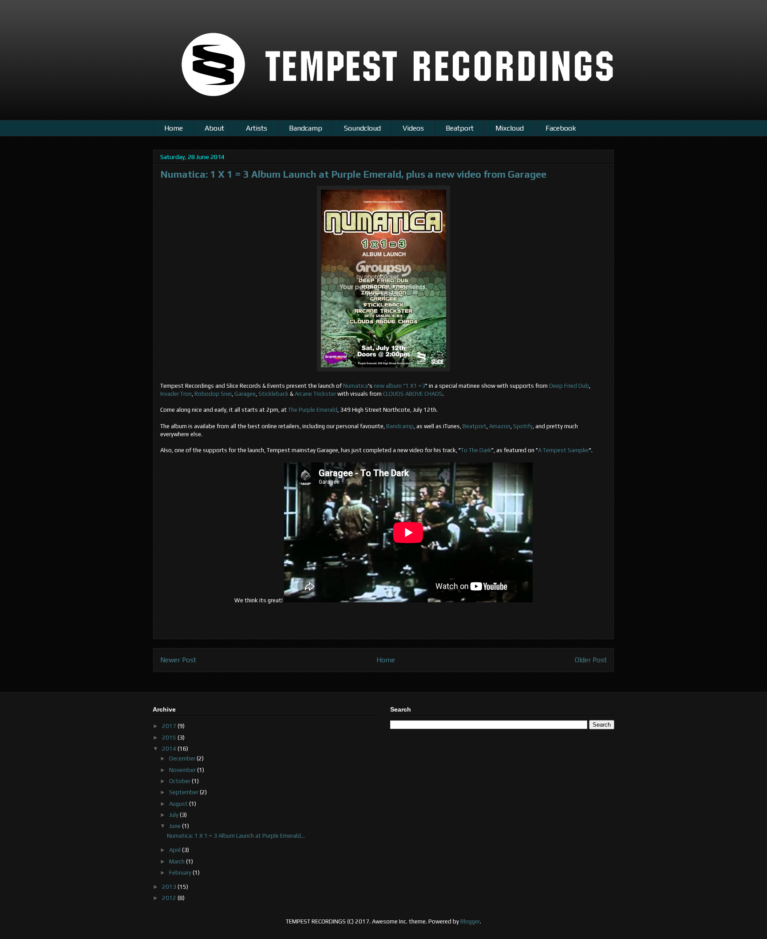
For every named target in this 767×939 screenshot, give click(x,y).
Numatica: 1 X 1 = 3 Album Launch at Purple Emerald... (236, 835)
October (180, 781)
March (177, 861)
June (175, 826)
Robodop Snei (213, 393)
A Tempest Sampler (563, 450)
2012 (170, 898)
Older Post (591, 660)
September (184, 792)
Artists (256, 128)
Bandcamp (305, 128)
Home (173, 128)
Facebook (561, 128)
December (183, 758)
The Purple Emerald (312, 409)
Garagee (245, 393)
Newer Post (178, 660)
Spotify (522, 426)
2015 (170, 737)
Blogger (470, 921)
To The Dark (476, 450)
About (214, 128)
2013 (170, 886)
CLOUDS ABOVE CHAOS (413, 393)
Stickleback (273, 393)
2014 (170, 748)
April (175, 850)
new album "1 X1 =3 (399, 385)
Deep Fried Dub (569, 385)
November (183, 770)
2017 (170, 726)
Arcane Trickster (315, 393)
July (174, 815)
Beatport (460, 128)
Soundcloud (362, 128)
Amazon (499, 426)
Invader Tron (176, 393)
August (179, 803)
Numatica (355, 385)
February (181, 872)
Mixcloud (509, 128)
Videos (413, 128)
